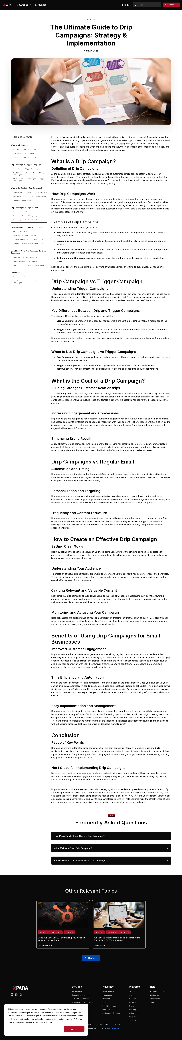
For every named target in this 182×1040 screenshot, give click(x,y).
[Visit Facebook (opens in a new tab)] (16, 994)
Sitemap (117, 1024)
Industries (108, 986)
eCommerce (107, 995)
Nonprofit (106, 999)
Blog (152, 1002)
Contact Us (154, 995)
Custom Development (80, 999)
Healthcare (106, 1010)
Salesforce (133, 1013)
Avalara (132, 992)
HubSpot (132, 999)
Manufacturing (108, 992)
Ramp (131, 1006)
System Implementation (81, 995)
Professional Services (111, 1013)
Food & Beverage (109, 1006)
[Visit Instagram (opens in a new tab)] (21, 994)
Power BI (132, 1002)
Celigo (132, 995)
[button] (24, 5)
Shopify (132, 1017)
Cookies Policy (103, 1024)
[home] (7, 5)
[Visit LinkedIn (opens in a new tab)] (12, 994)
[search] (149, 4)
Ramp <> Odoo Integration (160, 992)
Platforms (135, 986)
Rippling (132, 1010)
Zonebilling (133, 1020)
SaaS (104, 1002)
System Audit (77, 992)
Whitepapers (155, 999)
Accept (74, 1029)
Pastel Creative (113, 1028)
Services (77, 986)
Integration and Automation (82, 1002)
